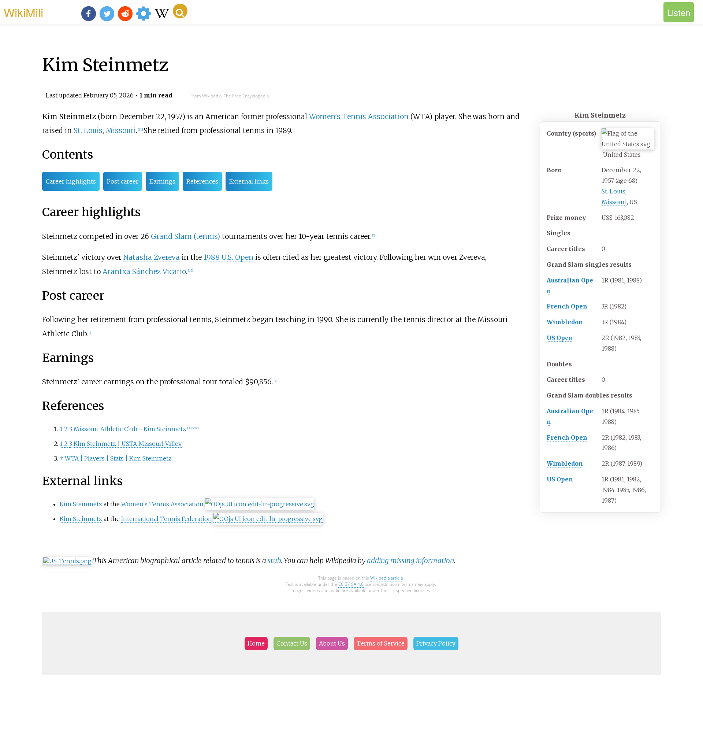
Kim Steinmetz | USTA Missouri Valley (128, 443)
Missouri (614, 202)
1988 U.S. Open (228, 257)
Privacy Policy (435, 643)
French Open (567, 306)
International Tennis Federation (166, 518)
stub (274, 560)
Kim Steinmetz (81, 504)
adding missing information (410, 560)
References (202, 181)
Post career (122, 181)
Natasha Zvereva (151, 257)
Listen (678, 12)
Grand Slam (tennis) (185, 236)
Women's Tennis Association (359, 116)
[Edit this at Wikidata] (259, 504)
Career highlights (71, 181)
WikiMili (23, 12)
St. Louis (613, 191)
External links (249, 181)
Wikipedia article (386, 578)
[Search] (180, 11)
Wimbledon (565, 322)
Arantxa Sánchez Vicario (144, 271)
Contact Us (291, 643)
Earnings (162, 181)
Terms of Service (381, 643)
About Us (332, 643)
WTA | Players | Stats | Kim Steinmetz (118, 458)
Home (256, 643)
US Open (560, 337)
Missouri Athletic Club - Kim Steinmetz (130, 429)
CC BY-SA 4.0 (351, 584)
